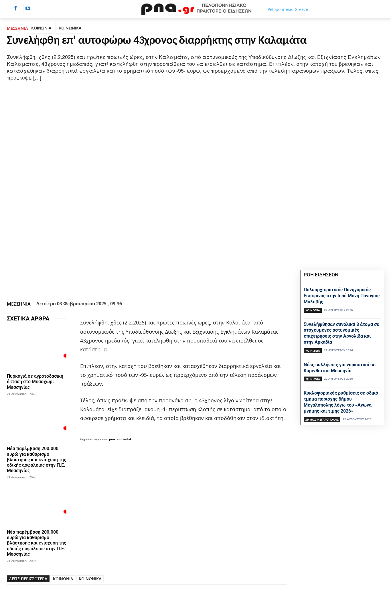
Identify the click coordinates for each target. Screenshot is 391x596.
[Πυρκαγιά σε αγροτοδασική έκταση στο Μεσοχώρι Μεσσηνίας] (36, 349)
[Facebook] (15, 8)
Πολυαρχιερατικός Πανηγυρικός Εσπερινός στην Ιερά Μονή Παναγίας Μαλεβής (342, 295)
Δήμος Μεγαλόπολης (322, 419)
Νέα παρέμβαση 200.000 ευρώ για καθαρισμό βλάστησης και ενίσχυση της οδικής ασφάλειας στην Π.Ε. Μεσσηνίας (36, 459)
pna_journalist (120, 439)
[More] (185, 284)
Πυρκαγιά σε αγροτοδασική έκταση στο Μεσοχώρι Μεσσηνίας (35, 381)
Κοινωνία (312, 310)
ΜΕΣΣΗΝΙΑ (17, 28)
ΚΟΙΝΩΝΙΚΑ (70, 28)
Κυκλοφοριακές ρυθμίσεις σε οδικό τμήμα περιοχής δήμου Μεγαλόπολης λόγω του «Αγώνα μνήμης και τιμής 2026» (341, 401)
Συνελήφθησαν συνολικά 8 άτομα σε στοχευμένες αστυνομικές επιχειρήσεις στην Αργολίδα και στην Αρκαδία (341, 333)
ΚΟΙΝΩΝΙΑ (41, 28)
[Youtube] (28, 8)
